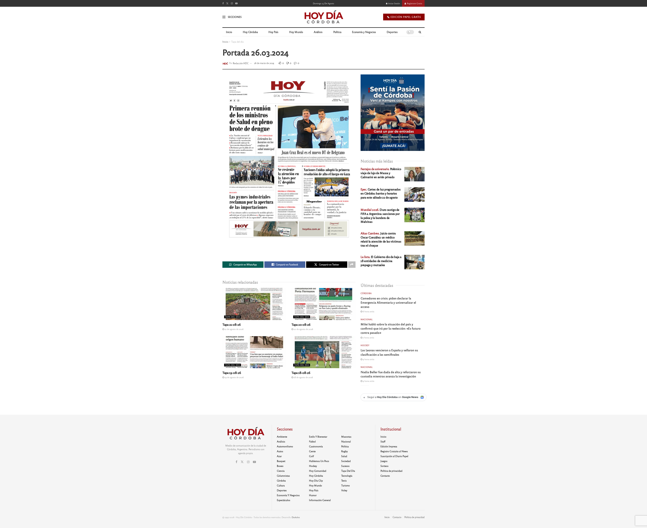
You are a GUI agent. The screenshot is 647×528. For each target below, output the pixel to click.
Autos (280, 451)
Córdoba (366, 293)
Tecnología (346, 475)
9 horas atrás (368, 359)
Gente (312, 451)
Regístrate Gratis (414, 3)
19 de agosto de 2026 (234, 377)
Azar (279, 456)
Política (337, 32)
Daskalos (296, 517)
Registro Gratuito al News (394, 451)
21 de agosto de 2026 (233, 329)
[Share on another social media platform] (352, 264)
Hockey (365, 345)
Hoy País (273, 32)
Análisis (318, 32)
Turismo (345, 485)
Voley (344, 490)
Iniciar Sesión (394, 3)
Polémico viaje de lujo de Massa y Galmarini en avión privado (381, 173)
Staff (382, 441)
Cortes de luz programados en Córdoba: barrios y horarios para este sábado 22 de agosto (380, 193)
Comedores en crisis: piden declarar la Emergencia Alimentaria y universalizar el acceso (388, 302)
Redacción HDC (241, 63)
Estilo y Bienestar (318, 436)
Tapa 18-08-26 (300, 373)
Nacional (367, 319)
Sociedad (346, 460)
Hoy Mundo (296, 32)
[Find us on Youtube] (236, 3)
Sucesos (345, 465)
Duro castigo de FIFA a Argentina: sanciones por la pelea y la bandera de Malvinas (380, 215)
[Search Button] (420, 32)
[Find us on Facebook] (223, 3)
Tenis (344, 480)
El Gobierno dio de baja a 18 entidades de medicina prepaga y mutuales (381, 261)
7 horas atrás (368, 337)
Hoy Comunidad (317, 470)
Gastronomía (316, 446)
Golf (311, 456)
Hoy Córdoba (250, 32)
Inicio (229, 32)
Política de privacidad (391, 470)
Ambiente (282, 436)
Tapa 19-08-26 (231, 373)
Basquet (281, 460)
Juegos (383, 460)
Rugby (344, 451)
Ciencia (281, 470)
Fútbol (312, 441)
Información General (320, 500)
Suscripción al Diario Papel (394, 456)
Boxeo (280, 465)
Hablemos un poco (319, 460)
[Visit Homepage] (323, 17)
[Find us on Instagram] (232, 3)
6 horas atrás (368, 311)
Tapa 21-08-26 (231, 324)
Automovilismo (285, 446)
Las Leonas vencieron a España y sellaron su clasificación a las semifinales (389, 352)
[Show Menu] (223, 17)
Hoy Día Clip (316, 480)
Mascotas (346, 436)
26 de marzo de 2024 (264, 63)
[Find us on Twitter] (227, 3)
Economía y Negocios (364, 32)
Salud (344, 456)
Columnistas (283, 475)
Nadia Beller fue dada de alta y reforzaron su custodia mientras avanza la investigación (391, 374)
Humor (313, 495)
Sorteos (384, 465)
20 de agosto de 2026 (303, 329)
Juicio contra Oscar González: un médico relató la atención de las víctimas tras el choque (381, 239)
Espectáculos (283, 500)
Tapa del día (237, 41)
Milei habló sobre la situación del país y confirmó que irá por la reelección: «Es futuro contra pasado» (391, 328)
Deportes (392, 32)
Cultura (281, 485)
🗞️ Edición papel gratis (404, 16)
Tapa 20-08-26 (300, 324)
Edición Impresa (388, 446)
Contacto (385, 475)
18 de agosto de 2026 (303, 377)
